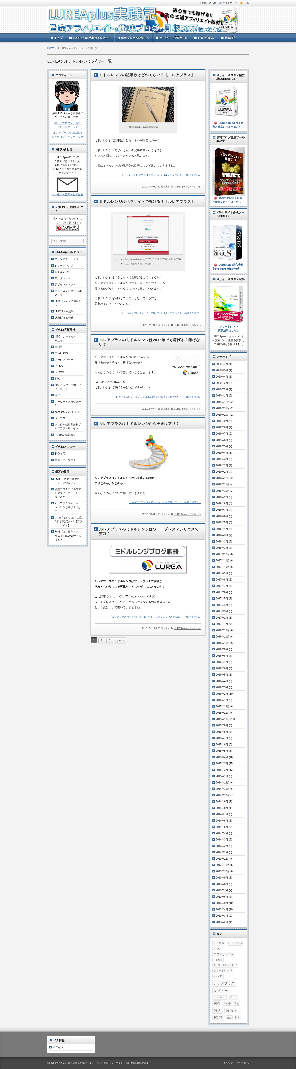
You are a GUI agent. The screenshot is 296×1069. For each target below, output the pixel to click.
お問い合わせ (206, 37)
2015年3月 (222, 763)
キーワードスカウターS (225, 965)
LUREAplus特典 (64, 317)
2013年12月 (223, 858)
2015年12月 (223, 706)
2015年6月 (222, 744)
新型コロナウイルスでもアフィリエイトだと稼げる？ (68, 493)
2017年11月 (223, 560)
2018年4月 (222, 528)
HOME (51, 48)
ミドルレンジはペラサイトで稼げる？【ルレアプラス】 (147, 202)
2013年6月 (222, 896)
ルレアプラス (224, 983)
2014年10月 (223, 795)
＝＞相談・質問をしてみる (67, 194)
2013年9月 (222, 877)
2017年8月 (222, 579)
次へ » (120, 640)
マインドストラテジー (68, 259)
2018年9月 (222, 497)
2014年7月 (222, 814)
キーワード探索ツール (173, 37)
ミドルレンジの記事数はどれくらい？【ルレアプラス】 (147, 75)
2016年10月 (223, 643)
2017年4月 (222, 604)
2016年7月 (222, 661)
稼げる (218, 1017)
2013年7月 (222, 890)
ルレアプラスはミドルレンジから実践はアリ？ (139, 424)
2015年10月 (223, 719)
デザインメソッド (65, 284)
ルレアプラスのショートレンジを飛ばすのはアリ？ (68, 507)
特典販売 (230, 37)
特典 (217, 1010)
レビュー (221, 991)
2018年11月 (223, 484)
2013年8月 (222, 884)
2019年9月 (222, 420)
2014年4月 (222, 833)
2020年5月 (222, 370)
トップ (58, 37)
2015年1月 (222, 776)
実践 (217, 1003)
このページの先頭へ (237, 1063)
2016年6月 (222, 668)
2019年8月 (222, 427)
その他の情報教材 (65, 434)
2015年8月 (222, 731)
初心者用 (60, 453)
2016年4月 (222, 681)
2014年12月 (223, 782)
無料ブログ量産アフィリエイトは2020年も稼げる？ (68, 535)
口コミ (233, 997)
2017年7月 (222, 585)
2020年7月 (222, 363)
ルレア (218, 976)
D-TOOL (59, 372)
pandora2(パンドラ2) (67, 411)
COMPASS (61, 353)
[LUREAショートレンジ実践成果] (228, 320)
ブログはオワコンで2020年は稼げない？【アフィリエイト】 (69, 521)
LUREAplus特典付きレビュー (92, 37)
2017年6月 (222, 592)
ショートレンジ (64, 265)
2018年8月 (222, 503)
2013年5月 (222, 902)
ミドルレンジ (62, 271)
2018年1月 (222, 547)
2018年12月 (223, 478)
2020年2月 (222, 389)
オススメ (217, 960)
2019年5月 (222, 446)
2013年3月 (222, 915)
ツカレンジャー (64, 359)
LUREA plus (235, 943)
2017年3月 (222, 611)
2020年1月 (222, 395)
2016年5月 (222, 674)
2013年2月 (222, 922)
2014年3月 (222, 839)
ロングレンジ (62, 278)
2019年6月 (222, 440)
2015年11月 (223, 712)
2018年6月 (222, 516)
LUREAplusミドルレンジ (187, 186)
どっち (216, 949)
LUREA (219, 943)
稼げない (231, 1010)
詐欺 (229, 1017)
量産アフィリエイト (66, 460)
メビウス (60, 418)
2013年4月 (222, 909)
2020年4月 (222, 376)
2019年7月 (222, 433)
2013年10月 (223, 871)
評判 (237, 1017)
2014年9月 (222, 801)
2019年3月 (222, 459)
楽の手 (59, 346)
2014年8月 (222, 807)
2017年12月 (223, 554)
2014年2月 (222, 846)
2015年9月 (222, 725)
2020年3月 (222, 382)
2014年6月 (222, 820)
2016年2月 (222, 693)
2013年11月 (223, 864)
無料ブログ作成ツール (135, 37)
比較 (236, 1003)
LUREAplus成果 (64, 311)
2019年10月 (223, 414)
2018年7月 (222, 509)
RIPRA (59, 365)
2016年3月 (222, 687)
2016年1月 (222, 700)
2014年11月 (223, 788)
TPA (57, 378)
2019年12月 (223, 402)
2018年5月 (222, 522)
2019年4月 (222, 452)
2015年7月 (222, 738)
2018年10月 (223, 490)
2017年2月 (222, 617)
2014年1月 (222, 852)
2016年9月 (222, 649)
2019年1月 (222, 471)
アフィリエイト (223, 954)
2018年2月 (222, 541)
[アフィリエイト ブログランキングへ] (67, 228)
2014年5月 (222, 826)
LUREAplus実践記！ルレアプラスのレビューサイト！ (96, 1063)
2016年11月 (223, 636)
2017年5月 (222, 598)
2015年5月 (222, 750)
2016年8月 (222, 655)
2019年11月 (223, 408)
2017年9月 (222, 573)
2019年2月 (222, 465)
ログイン (58, 1047)
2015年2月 (222, 769)
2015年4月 (222, 757)
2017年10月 (223, 566)
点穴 (57, 395)
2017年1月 (222, 623)
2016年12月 (223, 630)
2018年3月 (222, 535)
